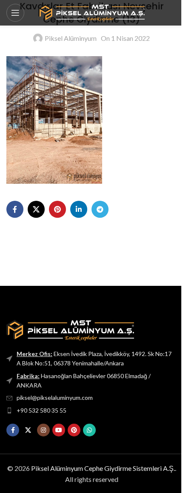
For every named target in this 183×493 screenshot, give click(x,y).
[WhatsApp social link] (89, 430)
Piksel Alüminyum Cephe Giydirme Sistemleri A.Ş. (103, 468)
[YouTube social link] (58, 430)
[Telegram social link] (100, 209)
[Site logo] (91, 12)
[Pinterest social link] (57, 209)
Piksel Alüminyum (71, 38)
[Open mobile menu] (15, 12)
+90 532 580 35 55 (41, 410)
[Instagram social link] (43, 430)
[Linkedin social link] (78, 209)
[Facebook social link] (14, 209)
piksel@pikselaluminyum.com (55, 397)
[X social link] (36, 209)
